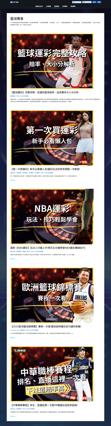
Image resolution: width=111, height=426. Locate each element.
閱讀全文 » (13, 180)
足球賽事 (48, 6)
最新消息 (12, 173)
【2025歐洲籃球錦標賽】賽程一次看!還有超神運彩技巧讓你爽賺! (45, 326)
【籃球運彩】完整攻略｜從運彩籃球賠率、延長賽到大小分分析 (44, 92)
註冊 (99, 2)
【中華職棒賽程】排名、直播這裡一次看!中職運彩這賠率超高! (44, 405)
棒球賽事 (73, 6)
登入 (94, 2)
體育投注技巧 (39, 6)
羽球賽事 (64, 6)
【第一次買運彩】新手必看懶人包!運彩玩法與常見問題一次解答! (45, 169)
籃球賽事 (56, 6)
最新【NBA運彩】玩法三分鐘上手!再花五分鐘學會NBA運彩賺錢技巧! (47, 247)
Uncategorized (14, 330)
